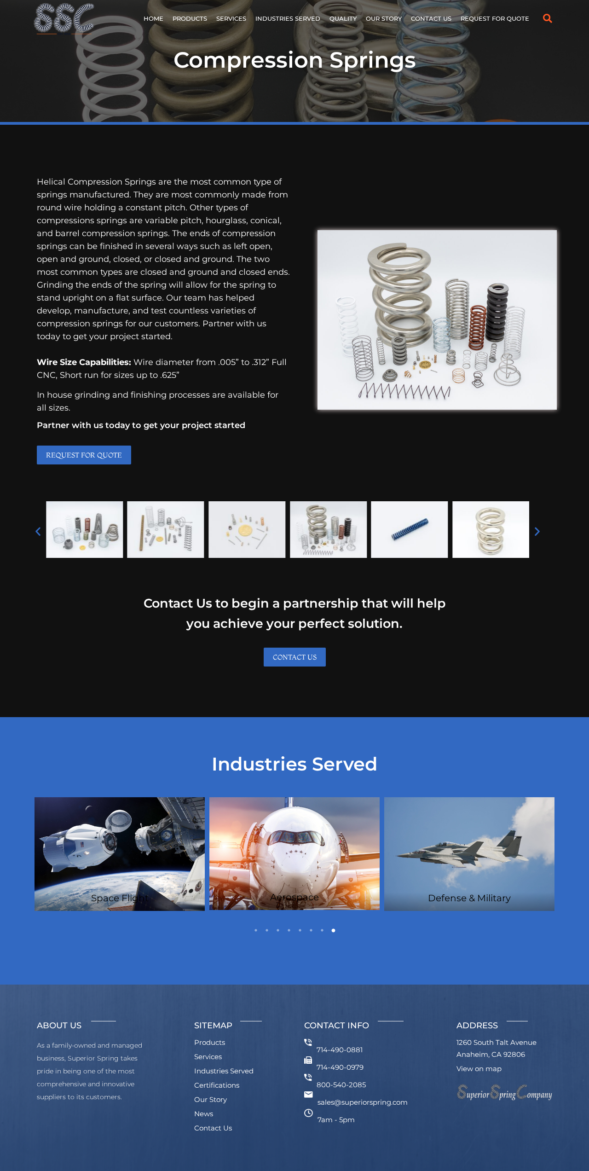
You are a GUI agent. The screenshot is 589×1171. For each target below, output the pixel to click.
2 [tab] (266, 930)
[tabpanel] (119, 854)
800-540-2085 (341, 1084)
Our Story (384, 18)
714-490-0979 (340, 1067)
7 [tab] (322, 930)
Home (153, 18)
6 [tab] (311, 930)
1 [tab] (255, 930)
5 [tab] (300, 930)
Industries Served (287, 18)
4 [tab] (289, 930)
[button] (547, 18)
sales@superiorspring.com (363, 1102)
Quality (343, 18)
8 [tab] (333, 930)
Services (231, 18)
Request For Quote (495, 18)
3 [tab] (278, 930)
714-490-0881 (340, 1049)
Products (190, 18)
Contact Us (431, 18)
